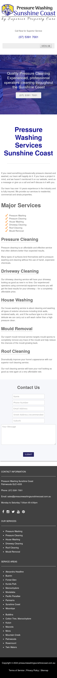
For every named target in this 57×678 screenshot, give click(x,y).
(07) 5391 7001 (28, 95)
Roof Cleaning (15, 351)
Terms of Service (16, 670)
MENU (45, 45)
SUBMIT (28, 454)
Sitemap (44, 670)
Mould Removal (16, 328)
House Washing (17, 300)
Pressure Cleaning (19, 239)
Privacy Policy (32, 670)
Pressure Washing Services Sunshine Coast (28, 141)
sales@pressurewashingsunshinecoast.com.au (29, 496)
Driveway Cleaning (20, 271)
